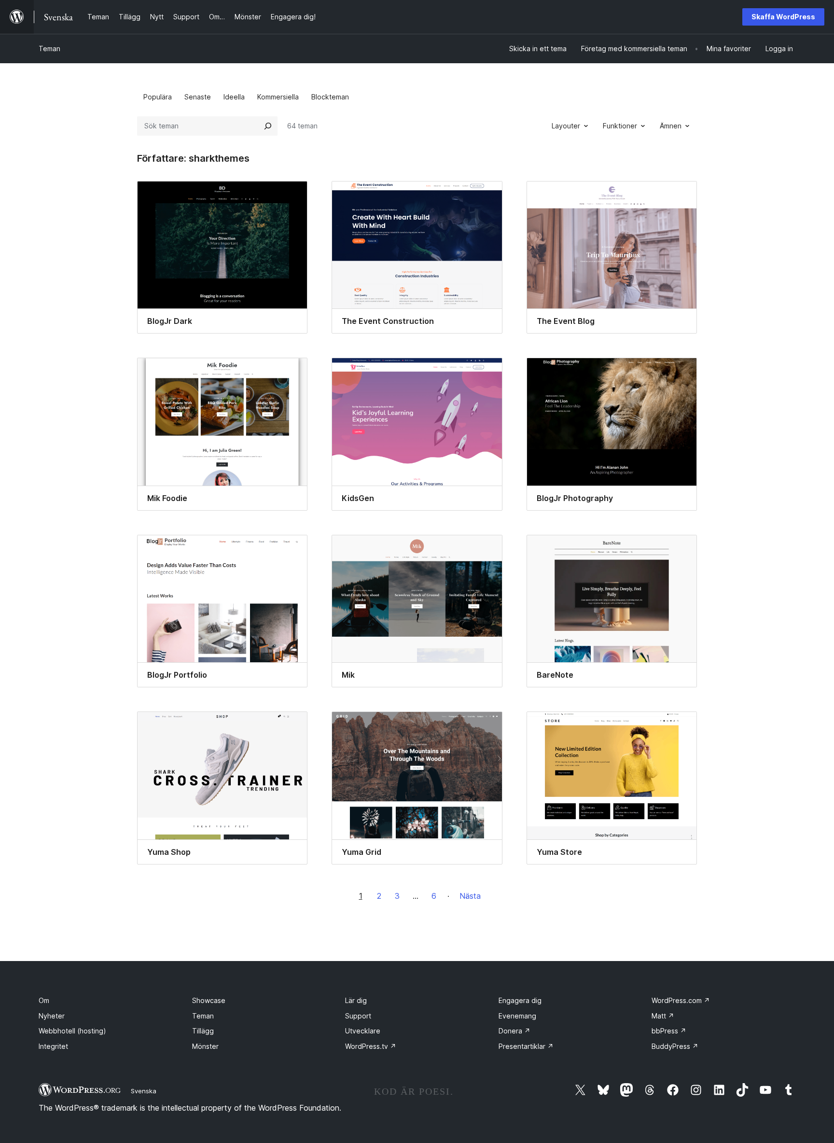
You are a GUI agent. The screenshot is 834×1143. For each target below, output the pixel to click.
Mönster (205, 1046)
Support (358, 1016)
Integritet (53, 1046)
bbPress (669, 1031)
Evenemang (517, 1016)
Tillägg (203, 1031)
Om (44, 1000)
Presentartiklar (526, 1046)
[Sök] (268, 126)
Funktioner (620, 126)
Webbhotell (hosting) (72, 1031)
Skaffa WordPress (783, 17)
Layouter (566, 126)
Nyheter (52, 1016)
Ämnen (670, 126)
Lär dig (356, 1000)
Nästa (470, 896)
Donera (514, 1031)
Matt (663, 1016)
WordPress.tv (370, 1046)
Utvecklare (362, 1031)
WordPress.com (681, 1000)
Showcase (208, 1000)
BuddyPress (675, 1046)
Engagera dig (520, 1000)
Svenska (143, 1091)
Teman (49, 48)
